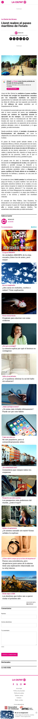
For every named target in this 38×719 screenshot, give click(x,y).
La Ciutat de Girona (9, 19)
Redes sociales (19, 700)
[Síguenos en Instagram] (21, 684)
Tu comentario (5, 630)
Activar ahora (12, 88)
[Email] (27, 38)
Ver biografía (10, 221)
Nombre (3, 613)
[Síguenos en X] (17, 684)
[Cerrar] (36, 713)
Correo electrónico (6, 622)
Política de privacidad (19, 690)
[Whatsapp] (20, 38)
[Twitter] (14, 38)
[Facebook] (10, 38)
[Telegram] (24, 38)
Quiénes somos (19, 695)
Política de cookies (19, 693)
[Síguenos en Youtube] (24, 684)
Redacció (20, 32)
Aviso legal (19, 688)
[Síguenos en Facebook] (13, 684)
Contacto (19, 697)
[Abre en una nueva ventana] (12, 708)
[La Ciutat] (19, 2)
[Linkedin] (17, 38)
